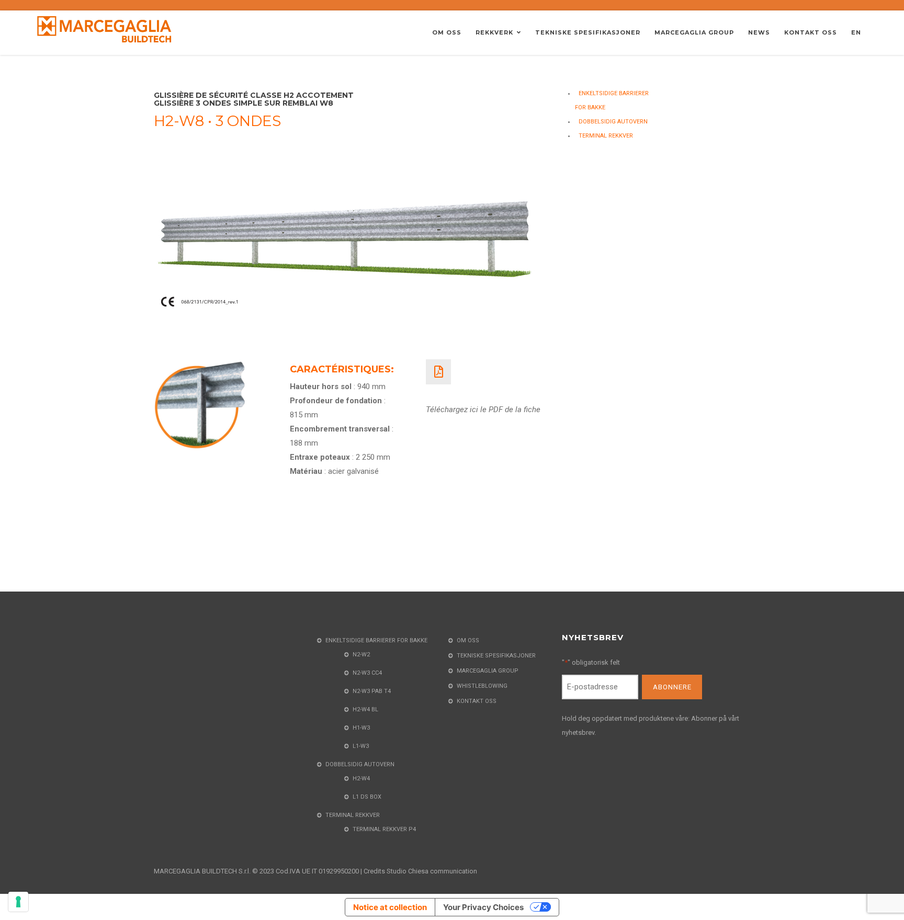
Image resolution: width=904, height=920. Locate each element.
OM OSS (446, 32)
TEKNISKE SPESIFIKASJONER (587, 32)
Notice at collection (390, 907)
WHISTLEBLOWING (482, 686)
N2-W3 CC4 (367, 672)
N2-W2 (361, 654)
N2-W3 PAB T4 (372, 691)
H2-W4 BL (365, 709)
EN (856, 32)
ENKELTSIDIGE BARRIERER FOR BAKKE (376, 640)
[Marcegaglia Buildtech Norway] (105, 28)
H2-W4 (361, 778)
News (759, 32)
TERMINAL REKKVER (606, 135)
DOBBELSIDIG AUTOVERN (613, 121)
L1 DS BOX (367, 796)
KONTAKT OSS (810, 32)
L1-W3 (361, 746)
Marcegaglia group (694, 32)
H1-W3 (361, 727)
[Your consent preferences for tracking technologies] (18, 902)
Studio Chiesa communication (432, 871)
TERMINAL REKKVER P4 (384, 829)
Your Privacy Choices (483, 907)
